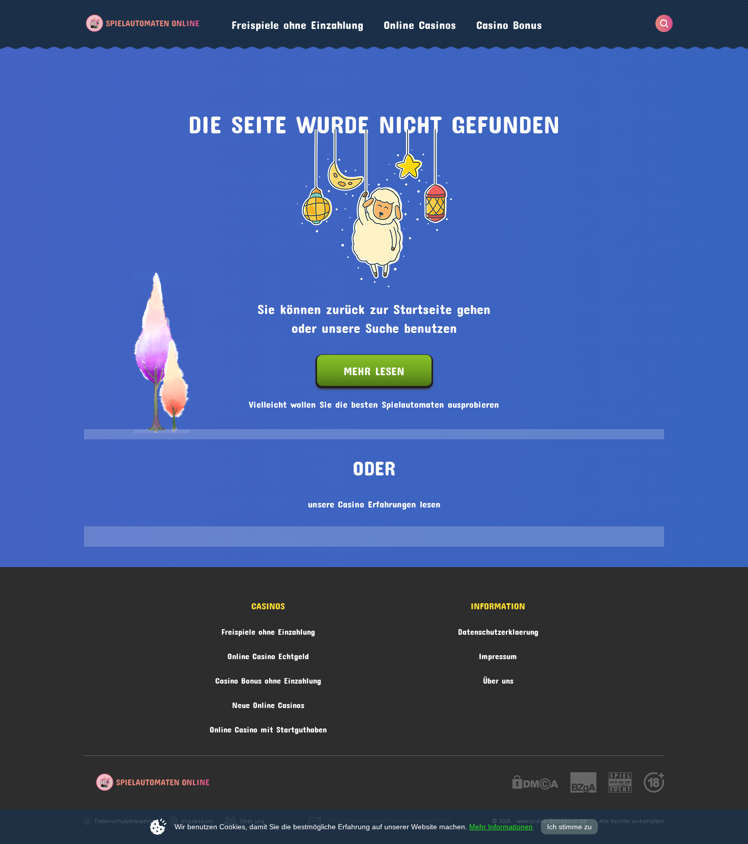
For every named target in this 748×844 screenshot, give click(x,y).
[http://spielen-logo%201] (620, 784)
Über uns (498, 679)
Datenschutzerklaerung (498, 630)
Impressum (498, 654)
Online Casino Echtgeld (268, 654)
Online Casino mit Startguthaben (268, 727)
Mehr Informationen (501, 827)
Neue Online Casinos (268, 703)
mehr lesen (374, 368)
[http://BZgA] (583, 784)
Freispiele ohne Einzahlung (297, 22)
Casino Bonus (509, 22)
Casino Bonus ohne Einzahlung (268, 679)
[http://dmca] (535, 784)
